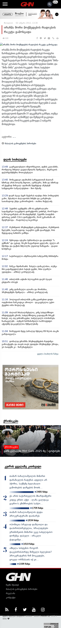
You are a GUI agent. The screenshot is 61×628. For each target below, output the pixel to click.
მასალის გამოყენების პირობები (20, 143)
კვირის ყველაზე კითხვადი (23, 466)
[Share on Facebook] (37, 38)
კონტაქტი (10, 597)
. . (14, 136)
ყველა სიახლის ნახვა (47, 354)
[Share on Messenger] (41, 38)
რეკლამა (10, 593)
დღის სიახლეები (15, 159)
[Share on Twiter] (44, 38)
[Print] (57, 38)
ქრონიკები (10, 421)
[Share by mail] (49, 38)
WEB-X (54, 616)
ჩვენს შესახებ (12, 585)
